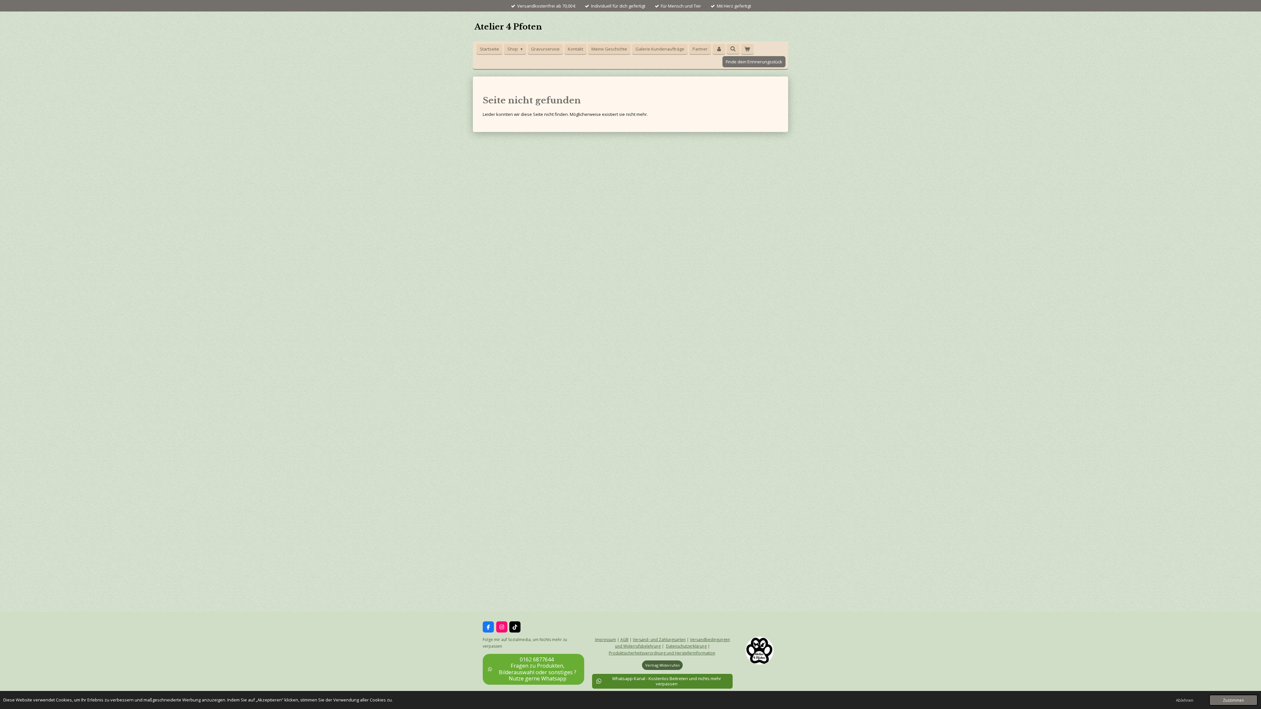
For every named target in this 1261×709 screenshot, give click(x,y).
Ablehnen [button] (1184, 700)
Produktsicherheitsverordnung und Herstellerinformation (662, 653)
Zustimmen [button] (1233, 700)
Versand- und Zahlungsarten (659, 639)
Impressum (605, 639)
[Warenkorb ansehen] (747, 49)
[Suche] (733, 49)
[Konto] (719, 49)
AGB (624, 639)
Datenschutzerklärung (686, 646)
